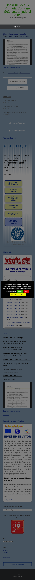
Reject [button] (26, 291)
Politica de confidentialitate (18, 295)
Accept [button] (20, 291)
